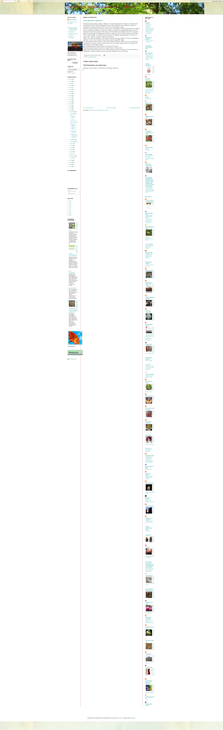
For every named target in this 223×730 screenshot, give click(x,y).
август (72, 143)
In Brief (147, 97)
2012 (70, 108)
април (72, 151)
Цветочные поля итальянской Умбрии (149, 247)
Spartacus (153, 412)
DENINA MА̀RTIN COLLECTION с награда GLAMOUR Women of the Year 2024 (149, 190)
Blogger (134, 718)
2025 (70, 81)
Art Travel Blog (149, 244)
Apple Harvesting (153, 594)
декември (72, 111)
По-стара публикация (134, 107)
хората (94, 56)
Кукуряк (147, 22)
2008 (70, 164)
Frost (146, 699)
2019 (70, 93)
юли (71, 145)
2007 (70, 166)
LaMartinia (148, 535)
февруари (73, 155)
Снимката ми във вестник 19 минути (73, 136)
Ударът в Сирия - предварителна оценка (149, 477)
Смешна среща (74, 122)
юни (71, 147)
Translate (73, 73)
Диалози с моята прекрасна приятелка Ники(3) (149, 621)
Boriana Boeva (73, 19)
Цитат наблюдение (72, 272)
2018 (70, 95)
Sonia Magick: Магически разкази (148, 682)
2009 (70, 162)
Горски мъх (148, 654)
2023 (70, 85)
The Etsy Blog (148, 252)
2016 (70, 99)
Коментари (72, 193)
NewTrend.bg (148, 154)
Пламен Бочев (149, 396)
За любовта (73, 120)
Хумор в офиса (72, 288)
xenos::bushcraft (149, 374)
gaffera (120, 718)
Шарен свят (148, 103)
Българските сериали (92, 20)
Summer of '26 (148, 98)
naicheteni (148, 364)
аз (88, 56)
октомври (72, 139)
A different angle (148, 360)
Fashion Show (148, 667)
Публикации (73, 191)
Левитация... (148, 435)
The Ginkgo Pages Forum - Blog (149, 47)
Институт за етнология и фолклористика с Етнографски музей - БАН (149, 564)
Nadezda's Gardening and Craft (149, 133)
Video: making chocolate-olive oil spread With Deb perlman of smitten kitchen (149, 57)
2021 (70, 89)
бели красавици (153, 303)
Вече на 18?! (153, 289)
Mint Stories (148, 196)
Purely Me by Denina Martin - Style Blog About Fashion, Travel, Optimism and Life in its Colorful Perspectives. (149, 181)
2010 (70, 160)
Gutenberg (147, 530)
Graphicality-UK (149, 483)
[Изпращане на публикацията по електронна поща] (104, 55)
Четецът (147, 547)
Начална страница (111, 107)
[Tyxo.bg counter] (72, 359)
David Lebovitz (149, 53)
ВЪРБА (153, 204)
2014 (70, 103)
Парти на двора (153, 539)
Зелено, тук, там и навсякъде (73, 34)
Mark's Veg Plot (149, 270)
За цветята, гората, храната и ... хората (101, 7)
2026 (70, 79)
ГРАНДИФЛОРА (149, 201)
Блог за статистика (71, 37)
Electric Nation (148, 469)
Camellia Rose (149, 575)
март (71, 153)
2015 (70, 101)
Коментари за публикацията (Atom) (99, 110)
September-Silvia (149, 455)
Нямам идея (148, 344)
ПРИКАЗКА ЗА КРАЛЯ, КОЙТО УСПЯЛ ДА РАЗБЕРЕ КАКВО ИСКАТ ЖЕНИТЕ (149, 459)
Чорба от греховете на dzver (148, 528)
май (71, 149)
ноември (72, 113)
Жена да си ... (148, 448)
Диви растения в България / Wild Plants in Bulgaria (73, 29)
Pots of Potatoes (153, 632)
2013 (70, 106)
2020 (70, 91)
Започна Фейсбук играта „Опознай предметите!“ (149, 570)
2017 (70, 97)
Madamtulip (71, 31)
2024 (70, 83)
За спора (147, 150)
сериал (91, 56)
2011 (70, 110)
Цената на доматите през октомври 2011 (73, 127)
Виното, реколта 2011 (72, 117)
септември (73, 141)
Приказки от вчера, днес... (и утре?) (149, 284)
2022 (70, 87)
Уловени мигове (149, 506)
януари (72, 157)
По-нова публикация (88, 107)
